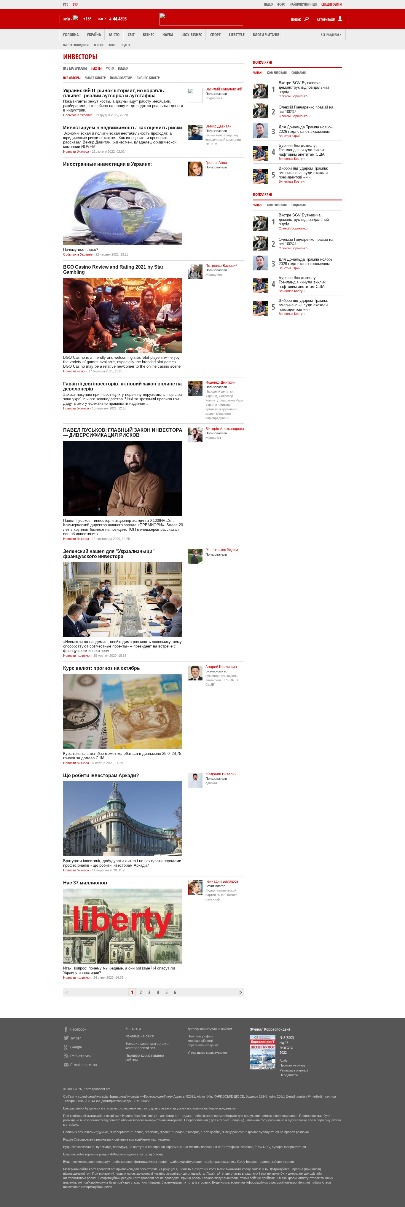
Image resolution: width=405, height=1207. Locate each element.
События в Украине (78, 115)
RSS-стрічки (80, 1056)
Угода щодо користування (207, 1052)
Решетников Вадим (221, 550)
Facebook (78, 1029)
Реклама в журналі (294, 1070)
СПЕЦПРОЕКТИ (331, 4)
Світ (131, 34)
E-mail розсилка (83, 1065)
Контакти (133, 1029)
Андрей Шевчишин (221, 667)
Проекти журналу (293, 1065)
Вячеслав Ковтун (291, 158)
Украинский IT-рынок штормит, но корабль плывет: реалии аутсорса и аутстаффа (113, 93)
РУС (65, 4)
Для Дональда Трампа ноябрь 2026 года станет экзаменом (306, 129)
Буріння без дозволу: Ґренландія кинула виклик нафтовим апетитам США (302, 150)
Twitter (75, 1038)
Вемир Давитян (218, 126)
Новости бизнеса (76, 151)
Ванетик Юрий (289, 136)
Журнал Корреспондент (270, 1029)
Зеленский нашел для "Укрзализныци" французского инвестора (109, 554)
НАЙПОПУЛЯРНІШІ (303, 4)
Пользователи (121, 77)
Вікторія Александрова (224, 429)
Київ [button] (66, 19)
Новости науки (74, 371)
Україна (94, 34)
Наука (167, 34)
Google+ (77, 1047)
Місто (114, 34)
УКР (75, 4)
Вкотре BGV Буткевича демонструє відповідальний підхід (304, 87)
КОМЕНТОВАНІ (277, 72)
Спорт (215, 34)
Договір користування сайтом (210, 1029)
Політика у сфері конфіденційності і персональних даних (203, 1040)
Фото (113, 45)
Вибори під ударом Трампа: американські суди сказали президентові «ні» (303, 172)
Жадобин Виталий (221, 774)
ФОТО (281, 4)
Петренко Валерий (221, 266)
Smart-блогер (95, 77)
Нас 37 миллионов (85, 882)
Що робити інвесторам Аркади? (101, 775)
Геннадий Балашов (221, 881)
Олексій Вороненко (293, 96)
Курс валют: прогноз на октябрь (101, 668)
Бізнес (148, 34)
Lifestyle (237, 34)
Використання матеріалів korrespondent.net (146, 1046)
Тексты (96, 68)
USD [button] (101, 19)
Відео (126, 45)
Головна (71, 34)
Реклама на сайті (139, 1036)
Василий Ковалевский (223, 89)
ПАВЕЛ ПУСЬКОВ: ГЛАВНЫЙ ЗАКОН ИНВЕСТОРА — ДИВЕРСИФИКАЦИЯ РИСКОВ (122, 433)
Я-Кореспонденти (76, 45)
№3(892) (287, 1038)
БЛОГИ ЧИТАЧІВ (266, 34)
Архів (284, 1060)
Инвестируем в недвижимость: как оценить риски (122, 127)
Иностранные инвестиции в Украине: (107, 164)
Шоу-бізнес (191, 34)
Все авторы (72, 77)
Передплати (289, 1075)
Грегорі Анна (216, 163)
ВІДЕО (268, 4)
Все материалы (75, 68)
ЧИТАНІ (257, 72)
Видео (123, 68)
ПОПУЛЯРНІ (262, 62)
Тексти (98, 45)
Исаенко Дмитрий (220, 382)
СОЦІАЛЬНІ (298, 72)
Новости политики (76, 655)
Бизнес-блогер (148, 77)
